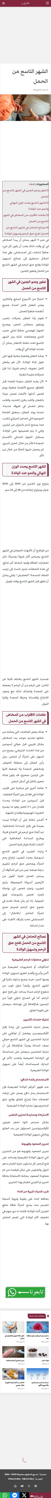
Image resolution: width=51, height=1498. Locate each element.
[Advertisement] (25, 35)
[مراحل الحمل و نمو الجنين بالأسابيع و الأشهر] (38, 1374)
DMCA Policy (28, 1478)
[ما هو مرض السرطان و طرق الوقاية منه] (38, 1327)
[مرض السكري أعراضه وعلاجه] (13, 1352)
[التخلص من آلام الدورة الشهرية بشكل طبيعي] (13, 1374)
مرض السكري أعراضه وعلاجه (15, 1360)
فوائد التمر (45, 1360)
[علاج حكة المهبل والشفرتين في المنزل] (13, 1327)
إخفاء (32, 184)
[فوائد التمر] (38, 1352)
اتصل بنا (39, 1478)
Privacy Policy (14, 1478)
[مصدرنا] (25, 3)
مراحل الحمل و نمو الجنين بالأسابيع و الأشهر (40, 1383)
